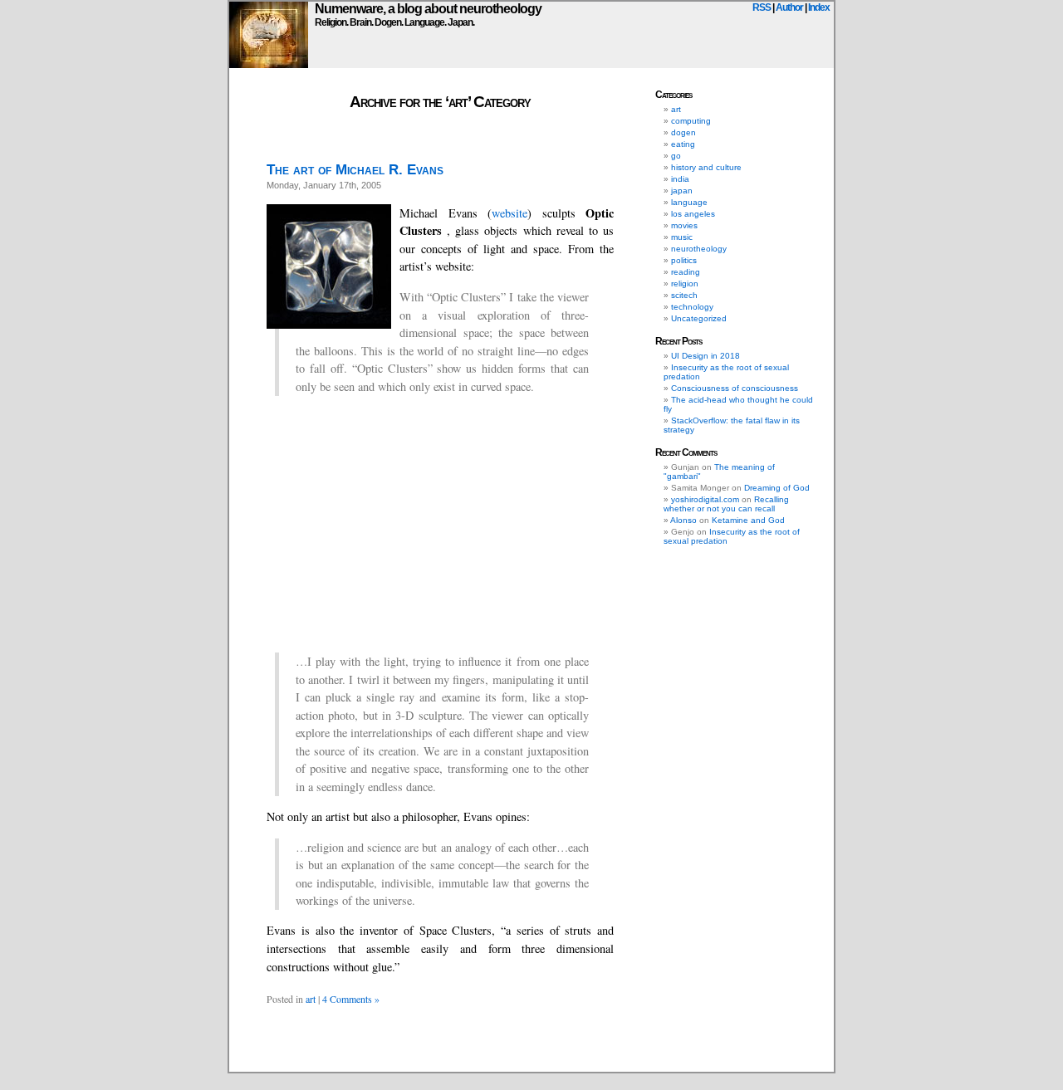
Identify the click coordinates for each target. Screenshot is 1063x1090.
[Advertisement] (440, 524)
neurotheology (699, 248)
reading (685, 271)
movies (684, 225)
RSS (761, 7)
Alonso (683, 520)
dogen (683, 132)
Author (789, 7)
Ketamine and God (748, 520)
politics (684, 260)
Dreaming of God (777, 487)
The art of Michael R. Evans (355, 169)
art (311, 998)
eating (683, 144)
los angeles (693, 213)
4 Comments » (351, 998)
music (682, 237)
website (509, 213)
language (689, 202)
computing (691, 120)
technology (692, 306)
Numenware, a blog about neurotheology (428, 9)
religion (684, 283)
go (676, 155)
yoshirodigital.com (705, 499)
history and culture (706, 167)
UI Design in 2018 (705, 355)
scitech (684, 295)
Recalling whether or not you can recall (726, 504)
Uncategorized (699, 318)
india (680, 178)
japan (682, 190)
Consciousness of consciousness (734, 388)
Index (819, 7)
